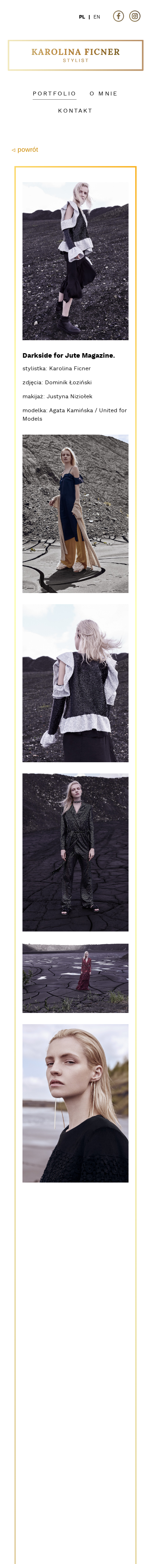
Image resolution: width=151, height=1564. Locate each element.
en (96, 17)
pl (82, 17)
